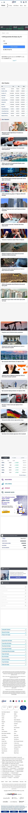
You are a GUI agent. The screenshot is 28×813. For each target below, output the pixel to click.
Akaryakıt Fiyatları (6, 629)
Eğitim (3, 725)
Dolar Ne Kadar (5, 654)
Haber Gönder (23, 707)
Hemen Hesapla (14, 46)
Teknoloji (16, 712)
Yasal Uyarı (21, 781)
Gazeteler (16, 723)
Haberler (3, 714)
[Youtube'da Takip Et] (22, 701)
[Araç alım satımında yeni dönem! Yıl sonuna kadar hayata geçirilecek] (14, 141)
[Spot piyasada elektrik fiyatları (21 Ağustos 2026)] (14, 355)
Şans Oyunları (17, 727)
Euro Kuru (4, 747)
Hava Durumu (4, 750)
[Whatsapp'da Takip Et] (25, 701)
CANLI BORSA (8, 484)
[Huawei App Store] (16, 708)
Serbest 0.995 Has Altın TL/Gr (5, 115)
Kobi (15, 729)
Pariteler (10, 777)
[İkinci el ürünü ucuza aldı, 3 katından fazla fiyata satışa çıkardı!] (14, 218)
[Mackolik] (7, 798)
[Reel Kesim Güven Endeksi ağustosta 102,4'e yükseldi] (14, 427)
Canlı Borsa (4, 735)
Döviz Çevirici (6, 582)
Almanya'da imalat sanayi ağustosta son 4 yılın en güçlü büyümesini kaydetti (13, 269)
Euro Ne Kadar (5, 656)
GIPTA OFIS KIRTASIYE (5, 547)
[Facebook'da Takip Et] (10, 701)
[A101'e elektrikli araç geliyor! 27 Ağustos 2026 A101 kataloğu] (14, 187)
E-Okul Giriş (16, 743)
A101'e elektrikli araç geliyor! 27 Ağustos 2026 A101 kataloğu (14, 194)
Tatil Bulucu (16, 739)
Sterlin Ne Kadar (6, 659)
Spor (3, 727)
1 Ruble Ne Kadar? (14, 772)
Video (3, 729)
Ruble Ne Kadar (5, 664)
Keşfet (3, 752)
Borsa (10, 5)
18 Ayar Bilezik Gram (4, 111)
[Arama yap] (21, 2)
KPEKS (3, 462)
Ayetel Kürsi (16, 750)
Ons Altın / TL (3, 93)
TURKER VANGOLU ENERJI (6, 543)
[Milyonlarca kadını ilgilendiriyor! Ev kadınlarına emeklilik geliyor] (14, 126)
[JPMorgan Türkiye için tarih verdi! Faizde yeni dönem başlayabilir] (14, 202)
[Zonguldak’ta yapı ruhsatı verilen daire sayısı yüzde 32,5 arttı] (14, 293)
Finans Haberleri (5, 765)
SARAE (3, 472)
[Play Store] (5, 708)
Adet (4, 41)
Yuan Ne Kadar (5, 662)
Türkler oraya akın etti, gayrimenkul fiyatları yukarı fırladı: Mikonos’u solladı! (13, 164)
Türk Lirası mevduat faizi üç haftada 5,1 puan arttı (12, 757)
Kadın (3, 719)
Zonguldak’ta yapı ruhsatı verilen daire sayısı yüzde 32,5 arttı (13, 300)
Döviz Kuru (4, 777)
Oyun (15, 733)
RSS (25, 781)
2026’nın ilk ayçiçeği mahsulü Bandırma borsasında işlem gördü (13, 285)
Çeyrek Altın (3, 95)
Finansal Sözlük (5, 737)
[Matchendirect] (15, 798)
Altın (25, 5)
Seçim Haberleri (17, 719)
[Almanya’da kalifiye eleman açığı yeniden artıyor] (14, 413)
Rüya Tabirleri (4, 749)
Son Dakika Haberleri (6, 712)
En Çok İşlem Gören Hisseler (7, 776)
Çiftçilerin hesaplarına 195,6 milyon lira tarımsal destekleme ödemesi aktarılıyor (13, 254)
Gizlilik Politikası (15, 781)
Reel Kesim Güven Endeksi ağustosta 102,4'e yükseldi (14, 433)
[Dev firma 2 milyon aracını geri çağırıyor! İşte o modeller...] (14, 398)
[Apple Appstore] (11, 708)
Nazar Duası (16, 752)
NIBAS (3, 465)
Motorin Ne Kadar (6, 634)
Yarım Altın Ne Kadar (7, 648)
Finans (3, 715)
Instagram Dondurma (18, 745)
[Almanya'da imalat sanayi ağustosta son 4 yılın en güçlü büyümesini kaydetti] (14, 262)
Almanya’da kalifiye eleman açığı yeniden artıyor (13, 420)
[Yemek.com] (21, 802)
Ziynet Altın (3, 106)
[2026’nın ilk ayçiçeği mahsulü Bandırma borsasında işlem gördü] (14, 277)
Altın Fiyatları (4, 743)
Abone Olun (18, 577)
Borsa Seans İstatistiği (6, 733)
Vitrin (15, 717)
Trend (3, 723)
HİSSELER (7, 488)
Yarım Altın (3, 97)
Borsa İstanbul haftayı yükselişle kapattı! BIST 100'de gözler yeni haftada (14, 179)
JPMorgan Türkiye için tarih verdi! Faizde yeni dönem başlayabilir (13, 209)
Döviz (21, 5)
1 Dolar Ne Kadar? (19, 771)
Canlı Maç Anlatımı (17, 721)
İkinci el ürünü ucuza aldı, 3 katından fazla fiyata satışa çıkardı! (13, 225)
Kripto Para (4, 741)
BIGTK (3, 467)
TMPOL (3, 470)
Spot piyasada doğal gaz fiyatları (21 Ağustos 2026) (13, 390)
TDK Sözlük (16, 749)
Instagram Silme (17, 747)
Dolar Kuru (4, 745)
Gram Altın (3, 88)
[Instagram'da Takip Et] (16, 701)
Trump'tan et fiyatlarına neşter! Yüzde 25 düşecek (13, 239)
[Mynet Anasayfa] (14, 2)
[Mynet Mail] (26, 2)
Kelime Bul (16, 735)
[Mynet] (22, 798)
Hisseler (3, 739)
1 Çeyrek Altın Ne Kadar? (7, 769)
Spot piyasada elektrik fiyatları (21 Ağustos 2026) (13, 361)
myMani (15, 731)
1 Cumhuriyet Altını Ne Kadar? (8, 771)
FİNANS (3, 5)
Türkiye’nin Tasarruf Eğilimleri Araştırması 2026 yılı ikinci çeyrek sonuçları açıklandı (13, 376)
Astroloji (15, 715)
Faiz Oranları (16, 777)
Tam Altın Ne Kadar (6, 646)
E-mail (15, 725)
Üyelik (10, 781)
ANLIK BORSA (8, 479)
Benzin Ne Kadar (6, 632)
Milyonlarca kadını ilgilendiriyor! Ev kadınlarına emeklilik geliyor (12, 133)
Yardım (6, 781)
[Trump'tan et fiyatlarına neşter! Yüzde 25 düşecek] (14, 233)
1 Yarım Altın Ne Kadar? (18, 769)
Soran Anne (16, 737)
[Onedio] (6, 802)
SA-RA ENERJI (4, 545)
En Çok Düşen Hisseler (6, 774)
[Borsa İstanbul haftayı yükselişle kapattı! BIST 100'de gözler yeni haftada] (14, 172)
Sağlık (15, 714)
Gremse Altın (3, 102)
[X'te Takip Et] (13, 701)
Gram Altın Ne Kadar (6, 643)
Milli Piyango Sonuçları (18, 741)
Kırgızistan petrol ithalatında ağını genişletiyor (12, 332)
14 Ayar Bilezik (5, 768)
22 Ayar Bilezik (21, 768)
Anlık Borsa (15, 5)
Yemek (3, 717)
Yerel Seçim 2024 (13, 765)
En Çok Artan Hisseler (17, 774)
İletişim (2, 781)
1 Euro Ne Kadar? (5, 772)
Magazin (3, 721)
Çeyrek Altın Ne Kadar (7, 640)
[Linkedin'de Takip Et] (19, 701)
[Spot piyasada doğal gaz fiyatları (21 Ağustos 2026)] (14, 384)
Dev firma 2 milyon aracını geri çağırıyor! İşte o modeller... (12, 405)
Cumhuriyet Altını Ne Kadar (8, 651)
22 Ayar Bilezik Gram (4, 113)
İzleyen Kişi (23, 538)
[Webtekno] (13, 802)
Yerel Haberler (4, 731)
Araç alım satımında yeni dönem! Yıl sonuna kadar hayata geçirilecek (13, 148)
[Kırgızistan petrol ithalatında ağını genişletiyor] (14, 326)
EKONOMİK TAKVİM (9, 492)
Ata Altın (2, 104)
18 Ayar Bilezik (13, 768)
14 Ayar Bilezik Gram (4, 108)
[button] (4, 2)
